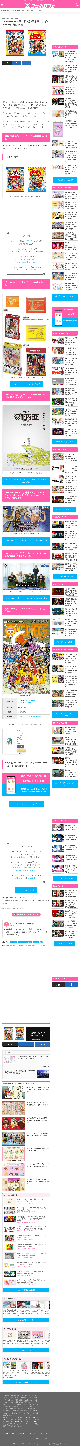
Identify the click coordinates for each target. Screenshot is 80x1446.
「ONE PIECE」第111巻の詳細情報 (29, 717)
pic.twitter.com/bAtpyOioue (26, 262)
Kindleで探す (20, 747)
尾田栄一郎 (23, 945)
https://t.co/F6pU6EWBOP (22, 867)
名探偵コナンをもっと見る (65, 576)
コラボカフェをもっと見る (65, 180)
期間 (41, 942)
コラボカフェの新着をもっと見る (26, 1382)
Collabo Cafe (40, 5)
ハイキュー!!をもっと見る (64, 509)
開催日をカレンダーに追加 (25, 914)
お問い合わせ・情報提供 (18, 1433)
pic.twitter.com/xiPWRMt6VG (26, 870)
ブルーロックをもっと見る (65, 878)
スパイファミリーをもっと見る (64, 784)
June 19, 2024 (32, 878)
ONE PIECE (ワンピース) (25, 942)
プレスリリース (22, 1417)
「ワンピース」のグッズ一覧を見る (25, 384)
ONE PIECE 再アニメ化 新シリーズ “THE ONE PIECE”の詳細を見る (26, 481)
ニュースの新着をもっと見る (26, 1290)
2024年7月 (14, 942)
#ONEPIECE (33, 259)
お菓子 (10, 945)
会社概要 (5, 1433)
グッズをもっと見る (26, 1350)
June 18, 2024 (32, 270)
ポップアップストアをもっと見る (64, 297)
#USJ (28, 852)
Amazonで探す (21, 751)
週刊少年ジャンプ (34, 945)
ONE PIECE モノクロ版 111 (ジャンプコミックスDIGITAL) (20, 737)
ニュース (36, 942)
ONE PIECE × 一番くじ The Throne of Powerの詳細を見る (26, 598)
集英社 (43, 945)
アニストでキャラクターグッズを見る (25, 804)
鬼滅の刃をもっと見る (64, 944)
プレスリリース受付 (34, 1433)
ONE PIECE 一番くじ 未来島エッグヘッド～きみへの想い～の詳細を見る (26, 541)
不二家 (16, 945)
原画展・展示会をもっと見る (64, 442)
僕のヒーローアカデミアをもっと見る (64, 714)
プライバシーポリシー (49, 1433)
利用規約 (55, 1444)
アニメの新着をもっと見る (26, 1320)
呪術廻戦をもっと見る (64, 642)
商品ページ (30, 700)
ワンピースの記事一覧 (26, 890)
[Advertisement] (26, 82)
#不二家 (29, 241)
